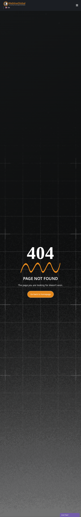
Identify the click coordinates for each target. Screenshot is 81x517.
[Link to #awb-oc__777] (77, 5)
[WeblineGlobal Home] (14, 2)
